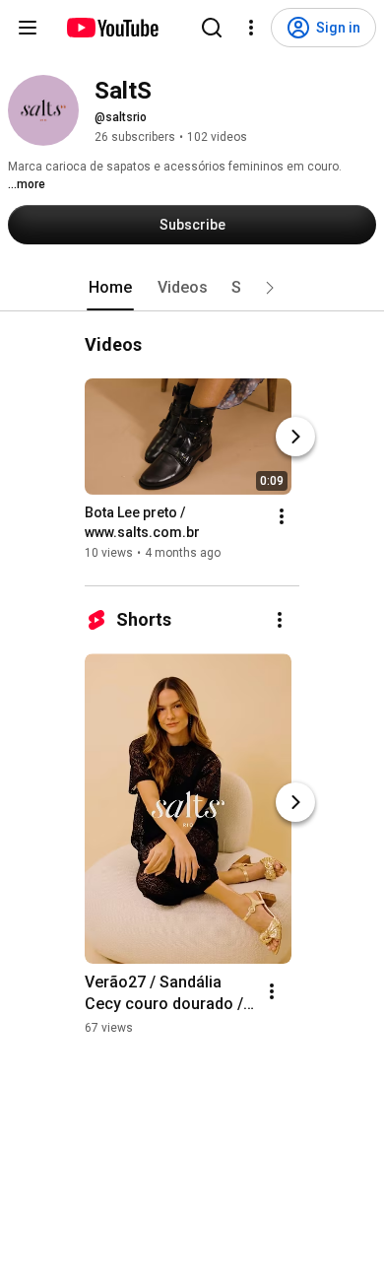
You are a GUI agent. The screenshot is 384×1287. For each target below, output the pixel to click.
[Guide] (27, 27)
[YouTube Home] (111, 27)
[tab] (110, 287)
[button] (269, 287)
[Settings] (251, 27)
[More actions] (281, 516)
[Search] (212, 27)
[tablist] (192, 287)
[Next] (295, 436)
